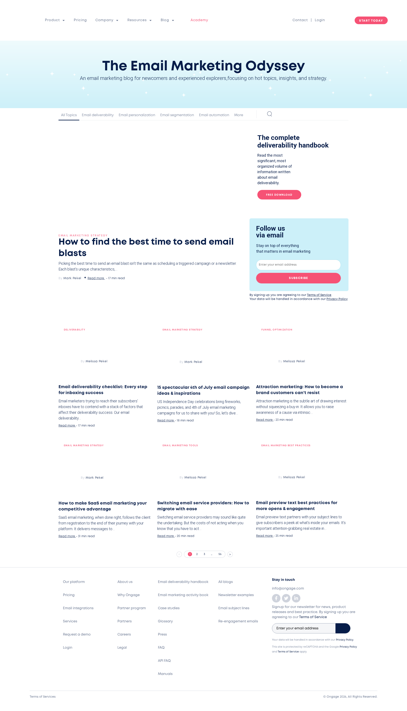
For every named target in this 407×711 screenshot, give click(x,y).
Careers (124, 634)
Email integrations (78, 608)
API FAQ (164, 660)
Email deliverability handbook (183, 582)
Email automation (214, 115)
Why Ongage (128, 595)
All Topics (69, 115)
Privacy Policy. (345, 640)
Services (70, 621)
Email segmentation (177, 115)
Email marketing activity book (183, 595)
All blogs (225, 582)
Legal (122, 647)
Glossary (165, 621)
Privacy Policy (337, 299)
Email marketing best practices (286, 446)
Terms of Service (319, 295)
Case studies (169, 608)
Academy (199, 20)
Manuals (165, 674)
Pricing (80, 20)
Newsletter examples (236, 595)
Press (162, 634)
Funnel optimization (276, 330)
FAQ (161, 647)
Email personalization (137, 115)
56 (221, 553)
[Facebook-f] (276, 598)
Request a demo (77, 634)
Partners (124, 621)
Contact (302, 20)
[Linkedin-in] (296, 598)
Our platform (74, 582)
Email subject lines (233, 608)
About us (124, 582)
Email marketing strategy (83, 235)
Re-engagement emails (238, 621)
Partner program (131, 608)
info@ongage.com (288, 588)
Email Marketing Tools (180, 446)
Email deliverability (98, 115)
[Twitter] (286, 598)
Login (320, 20)
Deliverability (74, 330)
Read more (96, 278)
